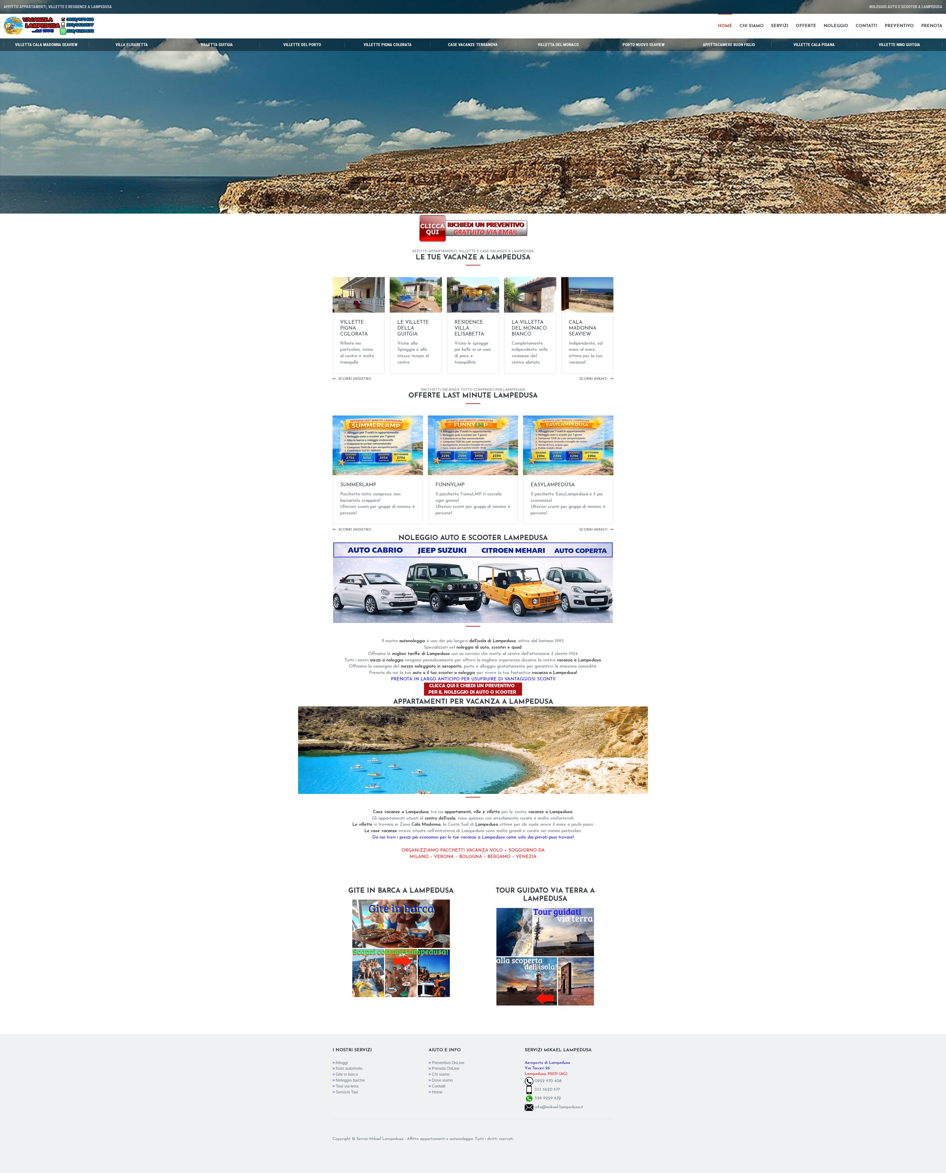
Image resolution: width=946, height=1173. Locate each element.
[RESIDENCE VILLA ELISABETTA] (530, 294)
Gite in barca (347, 1074)
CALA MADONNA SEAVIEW (354, 328)
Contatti (866, 26)
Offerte (806, 26)
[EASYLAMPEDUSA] (568, 445)
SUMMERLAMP (358, 485)
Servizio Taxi (347, 1092)
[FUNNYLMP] (473, 445)
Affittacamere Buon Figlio (729, 44)
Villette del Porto (302, 44)
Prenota (931, 26)
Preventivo (899, 26)
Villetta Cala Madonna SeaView (46, 44)
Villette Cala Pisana (814, 44)
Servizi (779, 26)
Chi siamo (752, 26)
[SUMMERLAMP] (378, 445)
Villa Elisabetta (132, 44)
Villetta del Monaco (558, 44)
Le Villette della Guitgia (470, 328)
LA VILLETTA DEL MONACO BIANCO (586, 328)
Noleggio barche (350, 1080)
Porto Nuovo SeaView (644, 44)
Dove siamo (442, 1080)
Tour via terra (347, 1086)
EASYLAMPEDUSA (553, 485)
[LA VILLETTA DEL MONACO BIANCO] (587, 294)
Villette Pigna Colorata (388, 44)
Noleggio (836, 26)
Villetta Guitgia (217, 44)
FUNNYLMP (450, 485)
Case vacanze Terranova (473, 44)
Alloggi (342, 1063)
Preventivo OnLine (448, 1063)
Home (725, 26)
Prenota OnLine (445, 1068)
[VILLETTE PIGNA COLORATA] (416, 294)
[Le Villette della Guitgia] (473, 294)
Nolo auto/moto (349, 1068)
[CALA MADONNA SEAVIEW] (359, 294)
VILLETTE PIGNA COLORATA (411, 328)
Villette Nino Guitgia (899, 44)
